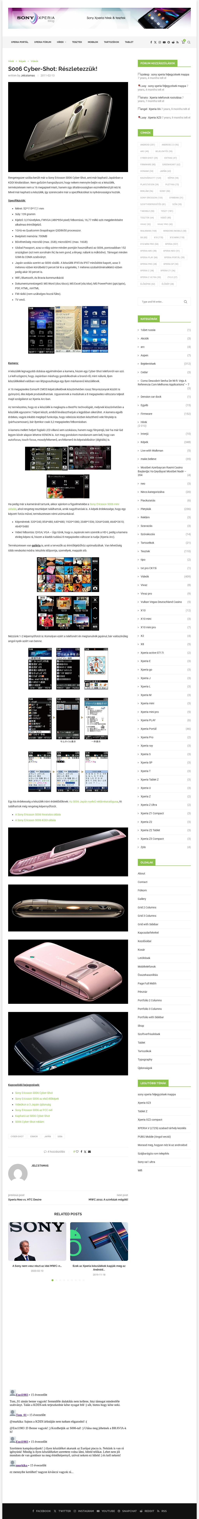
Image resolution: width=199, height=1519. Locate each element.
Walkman (148, 231)
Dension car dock (166, 396)
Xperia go (166, 669)
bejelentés (164, 151)
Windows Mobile (174, 231)
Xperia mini (166, 703)
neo (166, 483)
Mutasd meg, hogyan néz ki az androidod (162, 1145)
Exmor (34, 1136)
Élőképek (147, 284)
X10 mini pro (149, 244)
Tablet (129, 42)
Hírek (60, 42)
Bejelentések (166, 363)
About (141, 873)
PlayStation (149, 184)
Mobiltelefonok (147, 966)
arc (166, 346)
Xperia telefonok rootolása (166, 97)
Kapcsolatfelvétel (148, 932)
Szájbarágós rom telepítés (153, 1153)
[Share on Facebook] (81, 1151)
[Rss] (177, 42)
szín (177, 204)
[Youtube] (164, 42)
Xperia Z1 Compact (166, 813)
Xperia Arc (148, 251)
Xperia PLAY (166, 720)
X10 (158, 237)
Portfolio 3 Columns (150, 1008)
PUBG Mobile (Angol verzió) (154, 1136)
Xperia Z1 (168, 270)
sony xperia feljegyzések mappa (170, 74)
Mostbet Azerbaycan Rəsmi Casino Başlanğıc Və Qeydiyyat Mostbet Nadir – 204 (164, 471)
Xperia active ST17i (166, 652)
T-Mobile (147, 211)
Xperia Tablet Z (166, 779)
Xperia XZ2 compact (150, 1119)
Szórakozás (166, 534)
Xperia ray (166, 745)
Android (147, 145)
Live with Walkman (166, 450)
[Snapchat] (169, 42)
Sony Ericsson (151, 197)
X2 (166, 635)
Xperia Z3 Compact (166, 838)
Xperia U (166, 787)
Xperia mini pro (166, 711)
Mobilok (93, 42)
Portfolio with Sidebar (151, 1017)
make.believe (166, 458)
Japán (47, 1136)
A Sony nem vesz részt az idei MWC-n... (37, 1265)
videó (166, 217)
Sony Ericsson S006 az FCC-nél (33, 1110)
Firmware (148, 164)
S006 (60, 1136)
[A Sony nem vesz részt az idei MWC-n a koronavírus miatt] (37, 1241)
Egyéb (166, 405)
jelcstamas (28, 75)
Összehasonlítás (148, 974)
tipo (166, 559)
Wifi (140, 1170)
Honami (146, 171)
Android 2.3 (170, 145)
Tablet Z (142, 1111)
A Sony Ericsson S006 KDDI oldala (35, 820)
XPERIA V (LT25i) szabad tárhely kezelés (162, 1128)
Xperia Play (149, 257)
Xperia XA (155, 109)
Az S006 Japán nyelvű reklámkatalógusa (93, 801)
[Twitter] (155, 42)
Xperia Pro (148, 264)
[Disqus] (68, 1336)
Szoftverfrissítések (149, 1034)
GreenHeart (171, 164)
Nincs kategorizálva (166, 491)
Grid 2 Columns (147, 907)
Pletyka (172, 184)
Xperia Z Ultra (150, 277)
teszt (167, 211)
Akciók (166, 338)
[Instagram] (160, 42)
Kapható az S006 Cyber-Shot (32, 1115)
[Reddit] (173, 42)
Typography (145, 1059)
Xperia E (166, 661)
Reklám (146, 191)
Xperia (171, 244)
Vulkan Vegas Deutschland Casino (166, 601)
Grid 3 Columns (147, 915)
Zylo (172, 277)
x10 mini (177, 237)
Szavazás (166, 525)
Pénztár (142, 991)
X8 (143, 237)
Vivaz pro (165, 224)
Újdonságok (145, 1068)
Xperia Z (147, 270)
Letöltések (144, 958)
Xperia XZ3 (154, 117)
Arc (144, 151)
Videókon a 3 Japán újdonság (33, 1104)
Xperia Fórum (42, 42)
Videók (166, 576)
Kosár (141, 949)
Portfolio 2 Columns (150, 1000)
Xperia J (166, 678)
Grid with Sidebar (148, 924)
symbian (176, 197)
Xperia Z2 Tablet (166, 830)
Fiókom (142, 890)
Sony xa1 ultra (146, 1161)
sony (165, 191)
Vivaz (145, 224)
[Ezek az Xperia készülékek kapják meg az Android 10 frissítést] (99, 1241)
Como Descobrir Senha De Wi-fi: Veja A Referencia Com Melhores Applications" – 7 (164, 383)
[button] (13, 1251)
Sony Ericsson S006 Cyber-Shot (34, 1092)
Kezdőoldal (144, 941)
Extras (170, 158)
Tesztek (77, 42)
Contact (143, 882)
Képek (173, 178)
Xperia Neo (171, 251)
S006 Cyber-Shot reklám (29, 1121)
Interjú (166, 433)
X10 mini (166, 618)
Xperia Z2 (166, 821)
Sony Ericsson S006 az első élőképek (37, 1098)
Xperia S (166, 754)
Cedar (166, 372)
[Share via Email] (89, 1151)
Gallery (142, 898)
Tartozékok (111, 42)
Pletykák (166, 509)
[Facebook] (151, 42)
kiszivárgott (150, 178)
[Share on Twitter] (85, 1151)
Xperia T (166, 771)
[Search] (189, 42)
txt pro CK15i (166, 568)
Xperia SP (170, 264)
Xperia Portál (19, 42)
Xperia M (166, 695)
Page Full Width (147, 983)
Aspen (166, 355)
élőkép (168, 284)
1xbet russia (166, 329)
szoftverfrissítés (153, 204)
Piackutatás (166, 500)
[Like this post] (77, 1151)
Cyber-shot (17, 1136)
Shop (141, 1025)
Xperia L (166, 686)
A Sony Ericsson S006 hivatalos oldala (38, 814)
